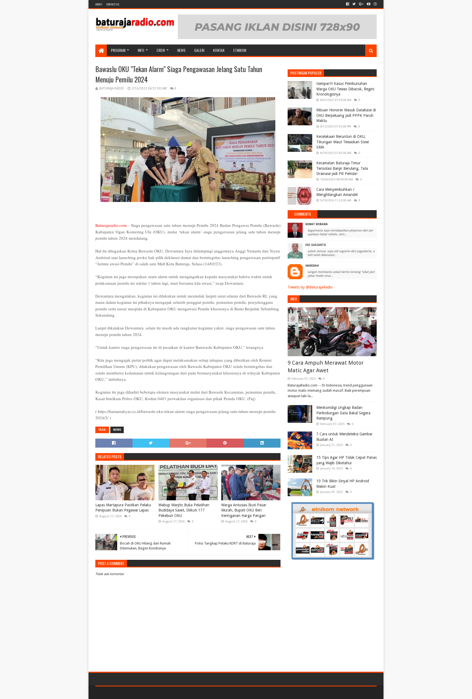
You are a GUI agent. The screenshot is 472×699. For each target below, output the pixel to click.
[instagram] (375, 4)
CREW (161, 50)
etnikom (239, 50)
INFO (141, 50)
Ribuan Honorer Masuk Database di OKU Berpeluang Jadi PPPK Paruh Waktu (346, 115)
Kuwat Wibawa (316, 224)
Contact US (112, 4)
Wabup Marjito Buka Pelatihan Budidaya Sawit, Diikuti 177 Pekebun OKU (183, 510)
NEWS (181, 50)
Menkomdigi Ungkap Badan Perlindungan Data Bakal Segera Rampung (343, 412)
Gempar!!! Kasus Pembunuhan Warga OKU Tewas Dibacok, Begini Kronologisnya (345, 88)
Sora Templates (125, 693)
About (98, 4)
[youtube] (368, 4)
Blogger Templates (157, 693)
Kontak (219, 50)
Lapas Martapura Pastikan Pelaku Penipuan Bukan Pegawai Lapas (123, 508)
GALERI (199, 50)
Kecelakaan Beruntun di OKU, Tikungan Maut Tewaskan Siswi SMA (342, 141)
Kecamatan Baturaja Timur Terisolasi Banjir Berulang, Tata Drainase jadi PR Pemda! (342, 168)
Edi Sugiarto (315, 244)
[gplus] (361, 4)
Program (118, 50)
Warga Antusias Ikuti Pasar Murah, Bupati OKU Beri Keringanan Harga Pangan (243, 510)
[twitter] (354, 4)
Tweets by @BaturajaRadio (310, 287)
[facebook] (347, 4)
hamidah (312, 265)
